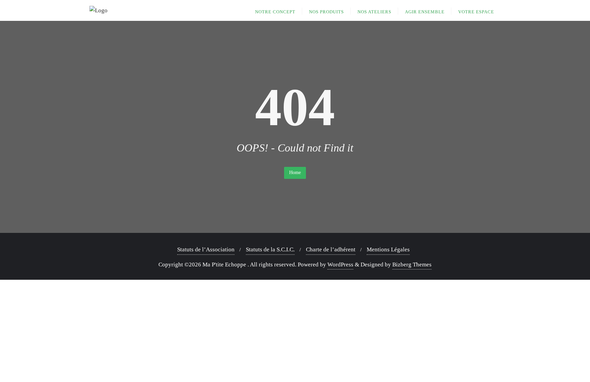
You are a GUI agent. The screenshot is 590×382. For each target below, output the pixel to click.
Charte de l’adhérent (330, 249)
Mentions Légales (388, 249)
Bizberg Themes (412, 264)
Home (295, 172)
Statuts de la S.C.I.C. (270, 249)
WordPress (340, 264)
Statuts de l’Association (206, 249)
